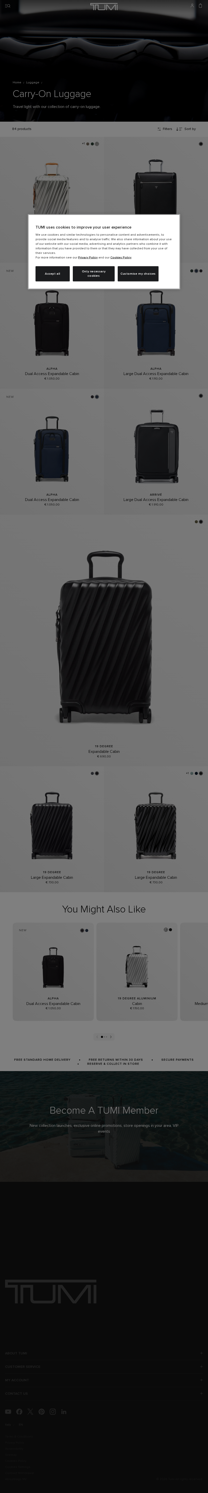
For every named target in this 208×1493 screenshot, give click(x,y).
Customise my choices (138, 273)
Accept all (52, 273)
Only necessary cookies (94, 273)
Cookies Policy (120, 257)
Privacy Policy (88, 257)
